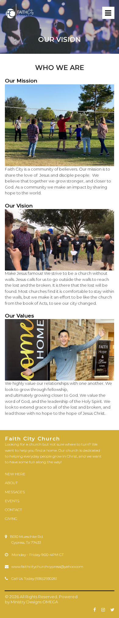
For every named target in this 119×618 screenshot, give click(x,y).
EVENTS (12, 500)
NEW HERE (15, 474)
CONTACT (13, 509)
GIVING (11, 518)
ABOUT (11, 482)
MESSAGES (15, 492)
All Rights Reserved (38, 596)
